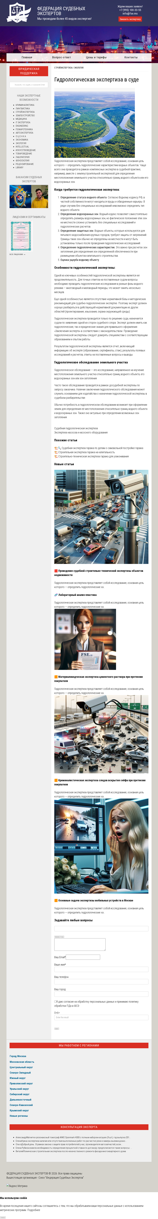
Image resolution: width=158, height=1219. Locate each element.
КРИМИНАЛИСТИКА (25, 105)
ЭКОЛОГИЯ (78, 67)
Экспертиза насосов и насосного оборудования (81, 432)
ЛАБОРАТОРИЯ (22, 157)
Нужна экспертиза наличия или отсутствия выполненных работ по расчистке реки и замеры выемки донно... (74, 1141)
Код (62, 936)
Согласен (3, 1217)
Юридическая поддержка (28, 71)
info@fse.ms (130, 13)
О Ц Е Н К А (21, 136)
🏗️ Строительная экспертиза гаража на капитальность (84, 452)
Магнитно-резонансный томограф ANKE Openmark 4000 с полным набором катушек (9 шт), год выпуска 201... (78, 1137)
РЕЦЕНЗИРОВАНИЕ (25, 164)
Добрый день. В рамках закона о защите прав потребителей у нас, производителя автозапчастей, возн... (71, 1144)
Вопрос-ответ (61, 57)
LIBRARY (19, 167)
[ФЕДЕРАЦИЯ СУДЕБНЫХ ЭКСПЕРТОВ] (18, 21)
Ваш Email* (60, 957)
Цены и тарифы (96, 57)
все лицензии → (18, 254)
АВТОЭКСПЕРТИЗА (24, 132)
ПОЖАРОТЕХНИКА (24, 129)
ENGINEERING (22, 125)
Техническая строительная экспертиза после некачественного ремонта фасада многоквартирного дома (75, 1151)
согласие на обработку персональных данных (89, 1001)
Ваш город (60, 989)
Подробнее (33, 1210)
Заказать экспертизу (130, 19)
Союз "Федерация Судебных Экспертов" (61, 1177)
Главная (27, 57)
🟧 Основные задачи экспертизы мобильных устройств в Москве (93, 900)
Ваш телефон (61, 977)
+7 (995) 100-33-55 (130, 10)
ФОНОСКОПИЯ (22, 160)
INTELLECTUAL (22, 146)
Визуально (57, 936)
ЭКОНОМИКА (22, 139)
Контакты (131, 57)
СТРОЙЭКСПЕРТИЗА (63, 67)
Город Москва (18, 1056)
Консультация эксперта (79, 1127)
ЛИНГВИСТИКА (23, 108)
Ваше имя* (60, 964)
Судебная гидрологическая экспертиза (76, 428)
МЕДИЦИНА (21, 119)
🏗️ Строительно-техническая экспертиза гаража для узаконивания (91, 456)
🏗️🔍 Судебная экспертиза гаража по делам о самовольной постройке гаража (98, 448)
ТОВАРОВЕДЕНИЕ (24, 153)
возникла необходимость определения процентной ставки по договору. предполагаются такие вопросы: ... (79, 1148)
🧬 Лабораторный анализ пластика (75, 594)
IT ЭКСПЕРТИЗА (23, 122)
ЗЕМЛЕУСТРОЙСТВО (25, 115)
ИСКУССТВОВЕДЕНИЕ (26, 150)
